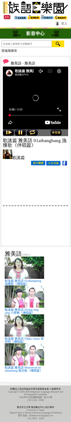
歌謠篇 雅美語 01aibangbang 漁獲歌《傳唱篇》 (23, 282)
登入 (64, 23)
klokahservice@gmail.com (41, 415)
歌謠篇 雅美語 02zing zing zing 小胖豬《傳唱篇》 (21, 311)
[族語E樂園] (35, 14)
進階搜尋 (11, 50)
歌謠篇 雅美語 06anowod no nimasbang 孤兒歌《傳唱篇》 (24, 369)
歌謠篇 (18, 157)
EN (7, 17)
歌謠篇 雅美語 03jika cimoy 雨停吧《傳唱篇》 (24, 340)
